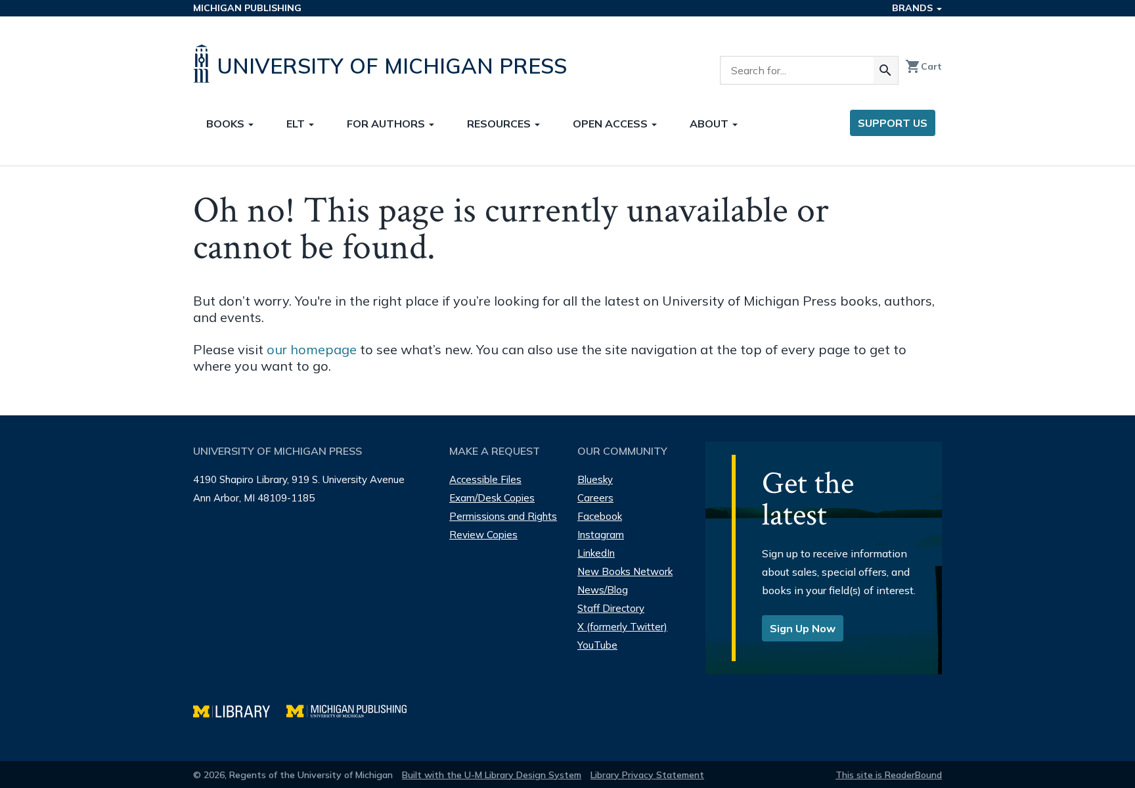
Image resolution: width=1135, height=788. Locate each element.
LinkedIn (596, 553)
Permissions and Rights (503, 516)
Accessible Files (485, 479)
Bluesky (595, 479)
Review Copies (483, 534)
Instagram (600, 534)
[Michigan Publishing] (353, 709)
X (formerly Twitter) (622, 626)
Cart (923, 66)
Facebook (599, 516)
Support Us (892, 122)
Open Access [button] (611, 123)
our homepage (312, 349)
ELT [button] (296, 123)
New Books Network (625, 571)
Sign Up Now (802, 628)
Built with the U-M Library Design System (491, 775)
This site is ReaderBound (888, 775)
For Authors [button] (387, 123)
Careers (595, 498)
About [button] (710, 123)
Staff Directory (610, 608)
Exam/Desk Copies (492, 498)
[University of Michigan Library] (239, 709)
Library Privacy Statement (647, 775)
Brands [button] (913, 8)
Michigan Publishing (247, 8)
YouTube (597, 645)
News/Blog (602, 590)
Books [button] (226, 123)
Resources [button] (500, 123)
